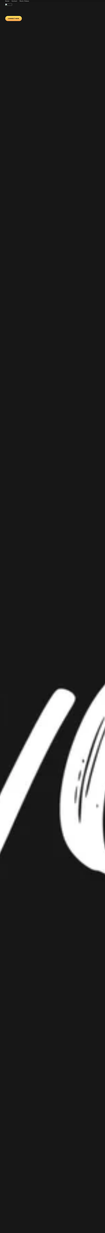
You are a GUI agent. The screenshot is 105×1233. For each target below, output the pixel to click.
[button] (13, 18)
